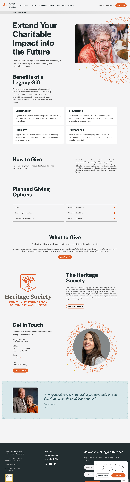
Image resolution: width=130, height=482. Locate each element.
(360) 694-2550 (10, 464)
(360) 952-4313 (18, 357)
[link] (11, 5)
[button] (118, 475)
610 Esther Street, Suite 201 (14, 458)
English (123, 480)
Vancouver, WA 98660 (12, 460)
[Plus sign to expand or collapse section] (61, 207)
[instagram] (55, 464)
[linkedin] (46, 464)
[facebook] (50, 464)
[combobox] (124, 480)
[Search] (93, 5)
